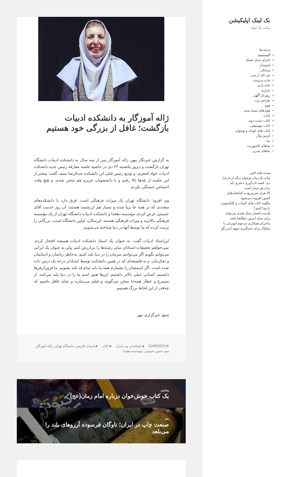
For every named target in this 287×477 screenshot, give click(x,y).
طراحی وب (262, 100)
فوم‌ (267, 105)
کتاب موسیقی (260, 125)
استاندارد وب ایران (128, 346)
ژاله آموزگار (44, 346)
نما (268, 141)
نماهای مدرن (261, 151)
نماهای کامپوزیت (258, 146)
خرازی (265, 90)
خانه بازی (263, 85)
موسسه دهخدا (133, 351)
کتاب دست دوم (259, 120)
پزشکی (265, 70)
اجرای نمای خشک (258, 60)
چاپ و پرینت (261, 80)
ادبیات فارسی (84, 346)
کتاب (266, 115)
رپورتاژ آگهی (261, 95)
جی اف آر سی (260, 75)
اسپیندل (264, 65)
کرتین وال (263, 135)
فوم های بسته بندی (257, 110)
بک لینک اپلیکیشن (249, 20)
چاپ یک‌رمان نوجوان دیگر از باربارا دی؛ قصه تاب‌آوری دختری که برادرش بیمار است (246, 183)
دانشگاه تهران (64, 346)
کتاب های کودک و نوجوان (252, 130)
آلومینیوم (264, 55)
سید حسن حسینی (156, 351)
